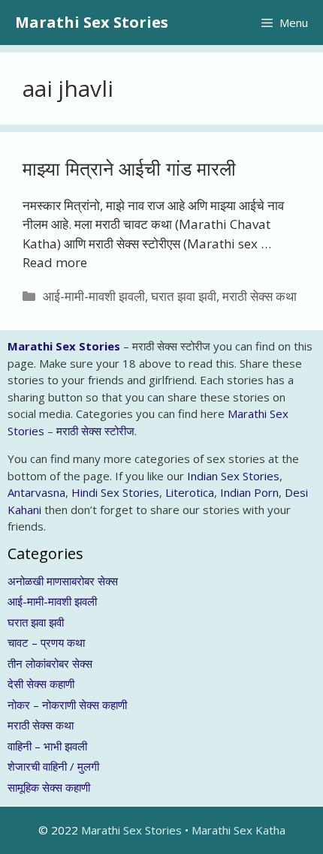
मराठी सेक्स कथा (259, 296)
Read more (55, 262)
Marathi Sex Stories (91, 22)
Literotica (189, 492)
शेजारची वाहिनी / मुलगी (53, 766)
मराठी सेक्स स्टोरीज (95, 430)
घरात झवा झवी (183, 296)
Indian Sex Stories (233, 475)
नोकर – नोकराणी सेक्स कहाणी (67, 704)
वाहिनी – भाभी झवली (47, 745)
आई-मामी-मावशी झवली (94, 296)
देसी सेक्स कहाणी (41, 683)
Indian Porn (249, 492)
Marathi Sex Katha (238, 829)
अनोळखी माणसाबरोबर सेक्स (63, 580)
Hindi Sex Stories (115, 492)
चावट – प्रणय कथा (46, 642)
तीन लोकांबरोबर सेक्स (50, 663)
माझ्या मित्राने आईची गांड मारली (129, 168)
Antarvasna (36, 492)
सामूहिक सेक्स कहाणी (49, 787)
